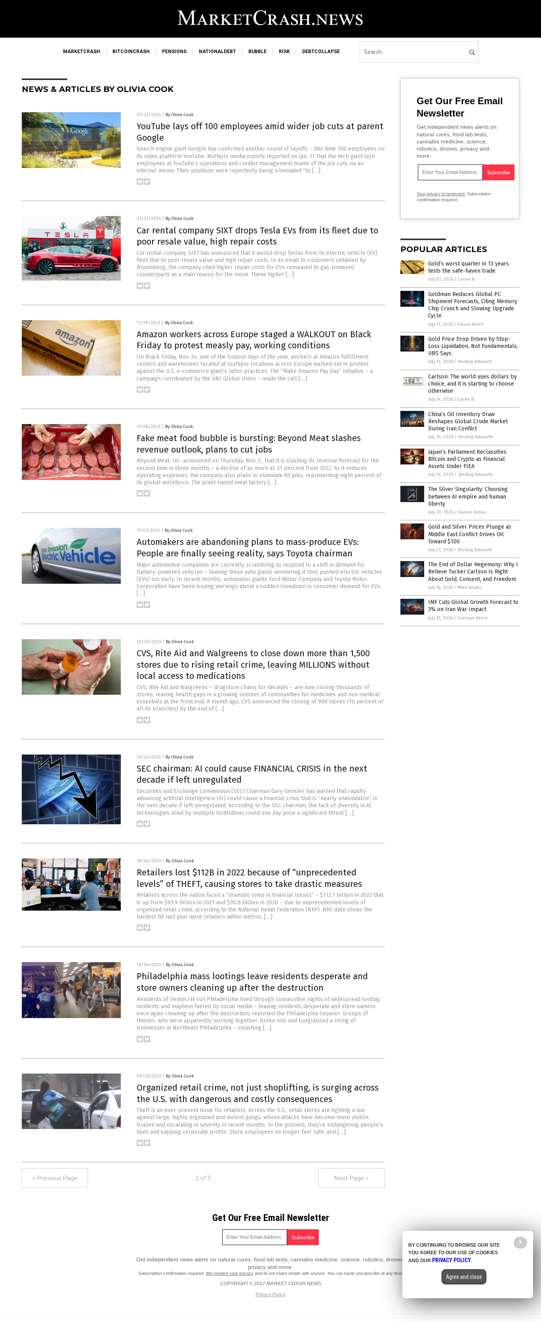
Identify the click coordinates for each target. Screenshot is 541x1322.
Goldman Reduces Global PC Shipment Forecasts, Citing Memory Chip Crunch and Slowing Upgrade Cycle (472, 305)
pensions (174, 51)
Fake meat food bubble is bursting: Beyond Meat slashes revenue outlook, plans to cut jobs (249, 444)
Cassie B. (466, 279)
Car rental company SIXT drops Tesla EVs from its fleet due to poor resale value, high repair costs (257, 236)
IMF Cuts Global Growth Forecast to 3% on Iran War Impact (473, 606)
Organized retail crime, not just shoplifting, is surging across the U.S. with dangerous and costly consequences (258, 1093)
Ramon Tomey (472, 512)
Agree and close (464, 1277)
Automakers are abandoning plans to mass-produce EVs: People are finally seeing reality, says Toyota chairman (248, 548)
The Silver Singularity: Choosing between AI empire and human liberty (468, 496)
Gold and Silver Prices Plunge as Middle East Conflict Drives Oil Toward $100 (469, 533)
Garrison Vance (472, 618)
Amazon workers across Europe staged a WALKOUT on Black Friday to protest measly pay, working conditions (254, 340)
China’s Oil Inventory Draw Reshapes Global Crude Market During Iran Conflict (468, 421)
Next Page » (351, 1178)
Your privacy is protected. (441, 193)
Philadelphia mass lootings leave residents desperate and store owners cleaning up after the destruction (252, 982)
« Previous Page (55, 1178)
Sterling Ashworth (474, 361)
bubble (257, 51)
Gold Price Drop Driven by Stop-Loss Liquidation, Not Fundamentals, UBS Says (473, 346)
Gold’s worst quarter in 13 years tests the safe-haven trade (468, 267)
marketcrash (81, 51)
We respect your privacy (229, 1273)
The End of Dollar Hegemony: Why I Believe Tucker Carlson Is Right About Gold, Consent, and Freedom (473, 571)
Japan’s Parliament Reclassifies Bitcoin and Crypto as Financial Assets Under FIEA (467, 459)
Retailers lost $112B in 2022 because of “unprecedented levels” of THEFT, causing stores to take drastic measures (249, 878)
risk (284, 51)
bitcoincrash (131, 51)
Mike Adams (469, 587)
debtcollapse (321, 51)
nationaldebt (217, 51)
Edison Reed (470, 324)
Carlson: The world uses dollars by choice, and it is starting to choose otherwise (472, 383)
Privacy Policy (270, 1294)
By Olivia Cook (180, 114)
